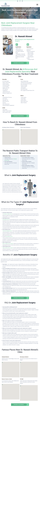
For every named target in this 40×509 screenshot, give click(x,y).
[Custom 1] (18, 1)
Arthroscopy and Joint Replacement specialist (21, 70)
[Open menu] (37, 4)
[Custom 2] (20, 1)
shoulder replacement (7, 214)
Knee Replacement (8, 236)
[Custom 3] (22, 1)
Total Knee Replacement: (7, 231)
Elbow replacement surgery (8, 243)
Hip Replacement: (6, 219)
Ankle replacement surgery (8, 247)
